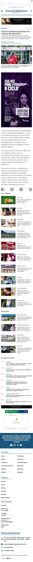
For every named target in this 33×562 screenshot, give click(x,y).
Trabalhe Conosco (4, 514)
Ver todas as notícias (16, 406)
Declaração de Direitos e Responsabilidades (7, 520)
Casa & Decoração (7, 465)
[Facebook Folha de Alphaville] (11, 445)
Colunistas (20, 456)
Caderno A (4, 462)
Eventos (3, 494)
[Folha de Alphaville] (16, 11)
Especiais (20, 472)
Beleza (3, 459)
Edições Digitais (22, 462)
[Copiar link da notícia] (30, 189)
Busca (31, 11)
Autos (3, 456)
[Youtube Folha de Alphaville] (21, 445)
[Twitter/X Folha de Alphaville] (18, 445)
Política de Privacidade (4, 509)
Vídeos (3, 488)
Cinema (3, 472)
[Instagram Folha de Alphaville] (14, 445)
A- (27, 28)
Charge (3, 469)
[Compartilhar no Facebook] (2, 189)
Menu (2, 11)
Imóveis (3, 481)
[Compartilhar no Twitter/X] (11, 189)
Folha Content (5, 497)
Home (3, 484)
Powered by (4, 558)
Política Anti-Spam (5, 525)
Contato (3, 505)
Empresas (20, 469)
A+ (30, 28)
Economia (20, 459)
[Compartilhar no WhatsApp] (21, 189)
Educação (20, 465)
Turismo (3, 491)
